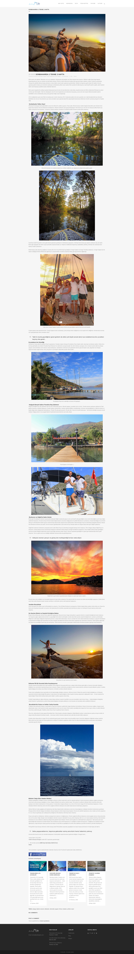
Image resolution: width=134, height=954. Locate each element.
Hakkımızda (71, 933)
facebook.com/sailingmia (35, 858)
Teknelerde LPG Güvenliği (55, 933)
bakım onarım (40, 909)
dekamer (47, 909)
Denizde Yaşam (42, 76)
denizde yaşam (54, 909)
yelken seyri (70, 909)
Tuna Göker (58, 76)
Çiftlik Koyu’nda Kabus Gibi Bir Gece (49, 842)
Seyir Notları (50, 76)
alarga (34, 909)
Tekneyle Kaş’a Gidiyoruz (55, 942)
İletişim (70, 938)
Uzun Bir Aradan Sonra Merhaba (57, 937)
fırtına (60, 909)
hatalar (65, 909)
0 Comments (65, 76)
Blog (69, 935)
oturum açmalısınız (44, 921)
